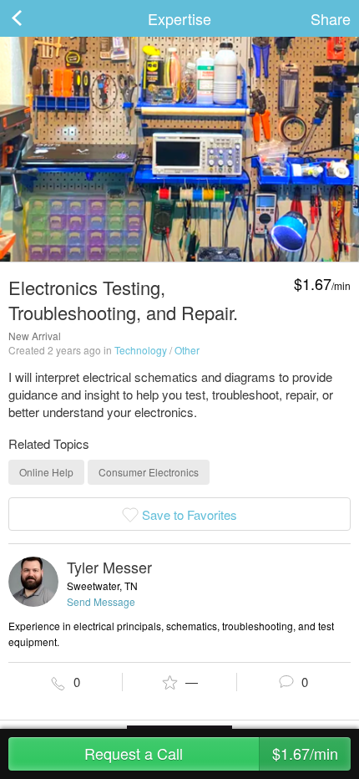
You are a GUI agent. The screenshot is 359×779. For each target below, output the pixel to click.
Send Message (101, 601)
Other (187, 350)
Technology (140, 350)
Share (331, 18)
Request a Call (211, 753)
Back (33, 18)
